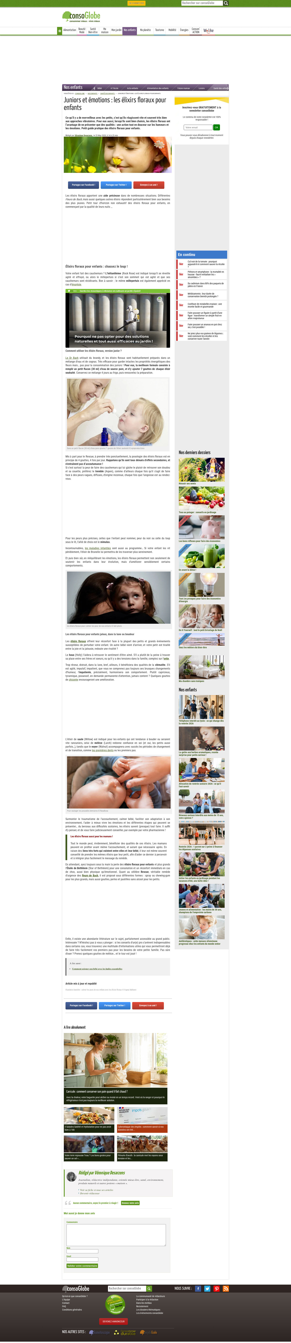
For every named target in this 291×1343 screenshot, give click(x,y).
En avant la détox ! (187, 570)
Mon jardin (116, 30)
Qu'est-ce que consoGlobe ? (75, 1296)
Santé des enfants (221, 88)
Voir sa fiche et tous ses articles (96, 1190)
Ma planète (145, 30)
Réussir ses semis (187, 483)
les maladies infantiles (98, 548)
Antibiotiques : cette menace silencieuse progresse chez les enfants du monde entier (199, 942)
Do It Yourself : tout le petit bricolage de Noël (200, 630)
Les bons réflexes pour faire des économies (199, 541)
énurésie (76, 284)
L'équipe (66, 1299)
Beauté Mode (81, 31)
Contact (65, 1303)
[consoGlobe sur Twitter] (207, 1289)
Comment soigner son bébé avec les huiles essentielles (97, 968)
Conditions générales (72, 1309)
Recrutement (142, 1306)
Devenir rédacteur (90, 1193)
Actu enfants (132, 88)
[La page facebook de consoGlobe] (198, 1289)
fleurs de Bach (90, 875)
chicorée (73, 679)
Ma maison (104, 31)
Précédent (169, 153)
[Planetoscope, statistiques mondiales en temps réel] (100, 1333)
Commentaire (72, 1222)
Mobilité (172, 30)
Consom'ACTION (196, 31)
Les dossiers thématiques (148, 1309)
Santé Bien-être (93, 31)
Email (69, 1256)
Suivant (66, 153)
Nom (68, 1248)
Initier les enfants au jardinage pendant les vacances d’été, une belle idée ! (199, 879)
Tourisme (159, 30)
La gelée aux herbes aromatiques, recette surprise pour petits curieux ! (198, 753)
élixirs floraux (78, 641)
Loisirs (202, 88)
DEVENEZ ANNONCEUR (113, 1321)
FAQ (64, 1306)
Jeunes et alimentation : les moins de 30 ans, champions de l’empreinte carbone (200, 911)
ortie (166, 658)
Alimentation (69, 30)
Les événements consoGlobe (149, 1313)
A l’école (114, 88)
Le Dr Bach (72, 357)
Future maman (183, 88)
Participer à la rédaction (147, 1299)
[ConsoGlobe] (81, 16)
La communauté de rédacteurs (150, 1296)
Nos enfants (130, 30)
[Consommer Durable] (125, 1333)
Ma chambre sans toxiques (191, 681)
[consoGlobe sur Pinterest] (217, 1289)
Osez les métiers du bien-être (193, 647)
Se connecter (136, 3)
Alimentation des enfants (158, 88)
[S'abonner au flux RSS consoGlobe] (226, 1289)
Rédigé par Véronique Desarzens (101, 1173)
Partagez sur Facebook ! (83, 184)
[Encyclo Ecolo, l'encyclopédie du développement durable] (149, 1333)
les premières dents (103, 750)
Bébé (100, 88)
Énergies (184, 30)
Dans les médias (144, 1303)
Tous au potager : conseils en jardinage (197, 512)
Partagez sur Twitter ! (116, 184)
